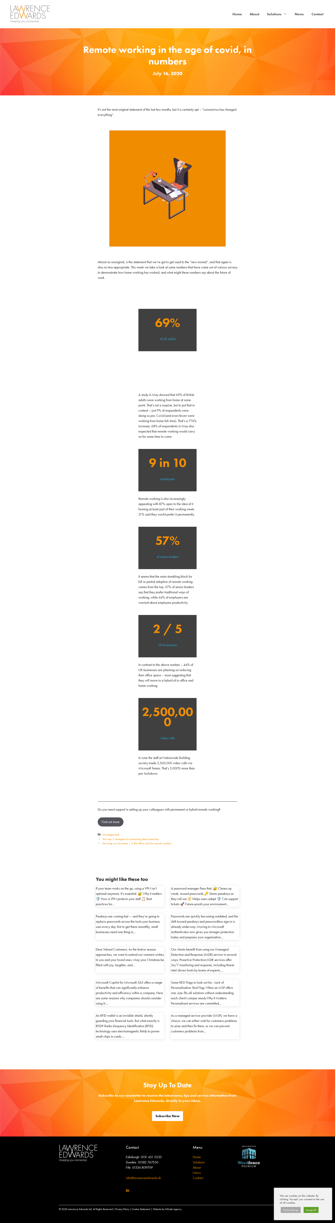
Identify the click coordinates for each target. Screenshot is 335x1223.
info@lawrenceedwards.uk (143, 1178)
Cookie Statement (141, 1209)
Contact (317, 14)
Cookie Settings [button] (290, 1209)
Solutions (274, 14)
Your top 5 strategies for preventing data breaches (130, 839)
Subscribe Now (167, 1116)
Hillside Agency (173, 1209)
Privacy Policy (122, 1209)
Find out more (111, 822)
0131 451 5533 (151, 1157)
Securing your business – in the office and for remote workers (136, 843)
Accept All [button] (311, 1209)
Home (237, 14)
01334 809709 (142, 1167)
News (299, 14)
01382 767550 (148, 1162)
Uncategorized (110, 834)
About (254, 14)
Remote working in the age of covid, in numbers (167, 55)
